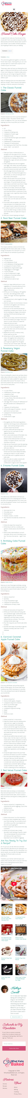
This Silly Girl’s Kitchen (11, 682)
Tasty (6, 494)
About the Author (16, 1017)
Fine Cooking (8, 244)
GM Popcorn (8, 788)
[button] (14, 9)
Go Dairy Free (9, 372)
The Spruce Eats (9, 114)
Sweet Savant (9, 582)
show (10, 51)
